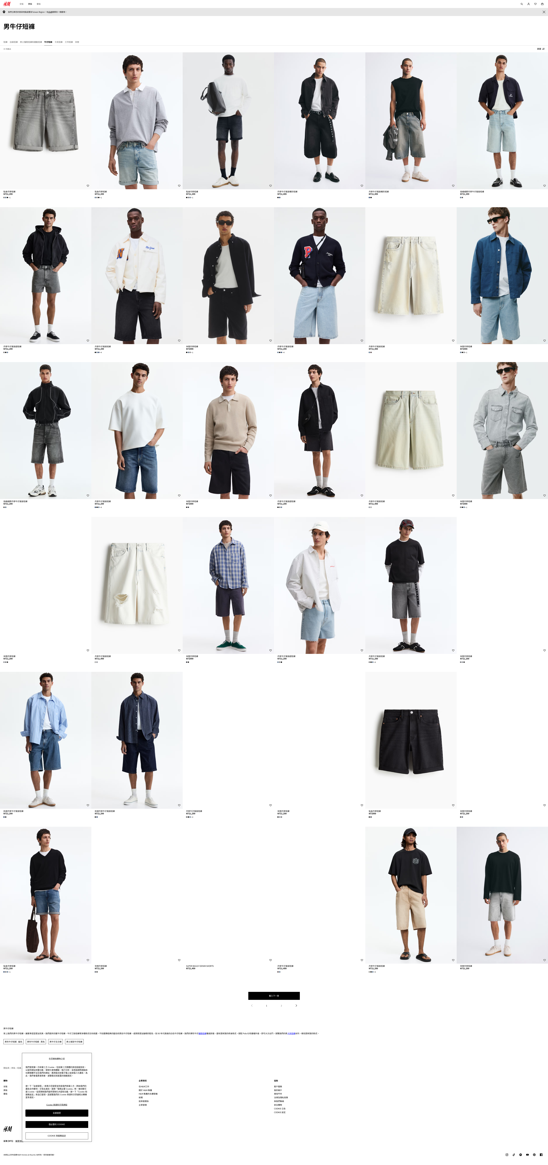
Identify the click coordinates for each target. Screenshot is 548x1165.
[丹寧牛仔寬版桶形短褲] (319, 120)
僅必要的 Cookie (57, 1124)
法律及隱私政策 (281, 1097)
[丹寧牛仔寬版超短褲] (45, 275)
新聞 (141, 1097)
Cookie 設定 (280, 1112)
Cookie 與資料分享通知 (56, 1105)
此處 (50, 12)
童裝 (39, 3)
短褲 (19, 1067)
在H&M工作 (144, 1086)
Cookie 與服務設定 (57, 1136)
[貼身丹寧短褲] (45, 120)
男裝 (30, 3)
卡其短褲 (291, 1033)
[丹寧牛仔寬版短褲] (137, 275)
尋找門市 (278, 1093)
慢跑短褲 (202, 1033)
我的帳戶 (278, 1090)
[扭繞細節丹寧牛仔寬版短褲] (502, 120)
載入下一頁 (274, 995)
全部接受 (57, 1113)
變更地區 (19, 1140)
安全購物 (278, 1104)
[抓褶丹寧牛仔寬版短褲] (45, 740)
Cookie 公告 (280, 1108)
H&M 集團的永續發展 (148, 1093)
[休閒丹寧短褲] (228, 275)
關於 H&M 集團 (145, 1090)
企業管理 (143, 1104)
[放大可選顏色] (279, 197)
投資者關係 (144, 1101)
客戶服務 (278, 1086)
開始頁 (6, 1067)
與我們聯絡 (279, 1101)
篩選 (539, 48)
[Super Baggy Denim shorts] (228, 895)
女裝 (22, 3)
